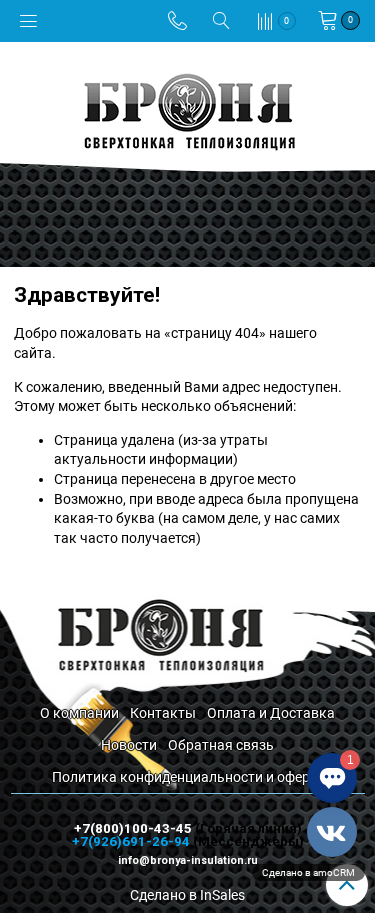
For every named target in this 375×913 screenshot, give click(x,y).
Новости (129, 745)
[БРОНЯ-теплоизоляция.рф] (187, 109)
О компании (79, 713)
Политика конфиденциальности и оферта (188, 777)
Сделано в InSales (187, 895)
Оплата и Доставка (271, 713)
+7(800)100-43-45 (134, 828)
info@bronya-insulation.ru (188, 860)
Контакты (163, 713)
